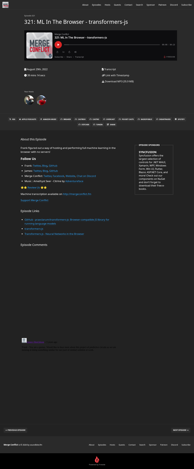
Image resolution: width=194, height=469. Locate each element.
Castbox (81, 119)
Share (112, 124)
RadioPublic (146, 119)
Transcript (110, 69)
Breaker (67, 119)
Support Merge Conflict (34, 200)
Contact (128, 4)
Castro (96, 119)
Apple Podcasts (29, 119)
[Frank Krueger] (29, 100)
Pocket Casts (128, 119)
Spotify (181, 119)
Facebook (58, 176)
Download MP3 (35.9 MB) (119, 81)
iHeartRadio (165, 119)
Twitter (37, 165)
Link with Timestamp (117, 75)
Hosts (107, 4)
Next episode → (181, 430)
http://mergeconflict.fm (77, 194)
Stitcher (85, 124)
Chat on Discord (86, 176)
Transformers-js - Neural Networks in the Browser (54, 234)
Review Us (34, 187)
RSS (13, 119)
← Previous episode (15, 430)
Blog (44, 165)
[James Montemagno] (41, 100)
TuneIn (99, 124)
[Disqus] (70, 293)
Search (139, 4)
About (85, 4)
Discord (174, 4)
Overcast (110, 119)
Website (70, 176)
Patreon (162, 4)
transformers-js (34, 228)
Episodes (96, 4)
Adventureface (74, 181)
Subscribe (186, 4)
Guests (117, 4)
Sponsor (151, 4)
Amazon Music (49, 119)
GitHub (53, 165)
